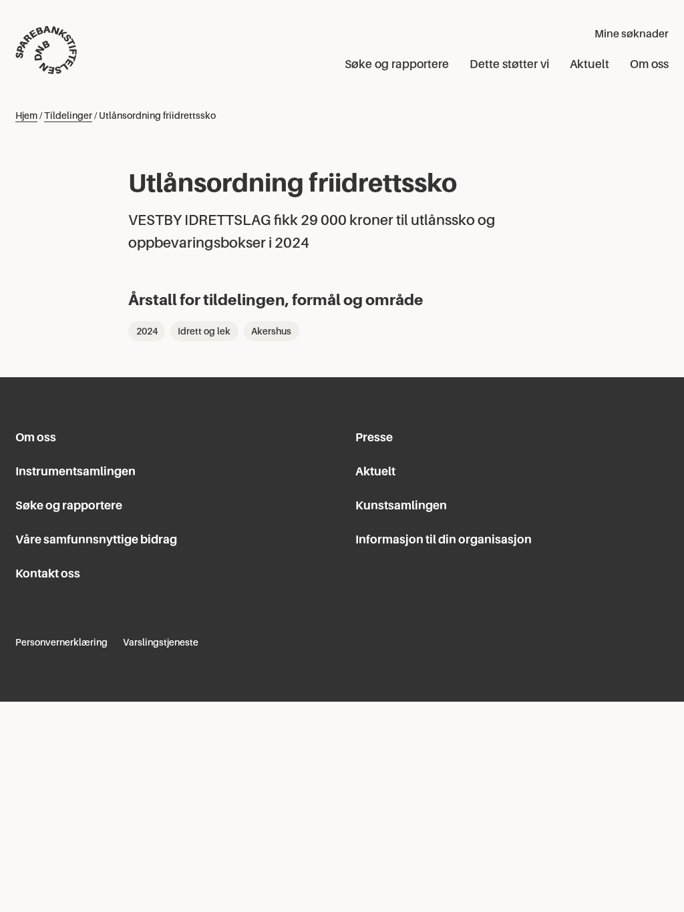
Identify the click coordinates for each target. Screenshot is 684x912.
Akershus (271, 331)
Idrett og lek (204, 331)
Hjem (26, 115)
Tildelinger (68, 115)
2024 (147, 331)
